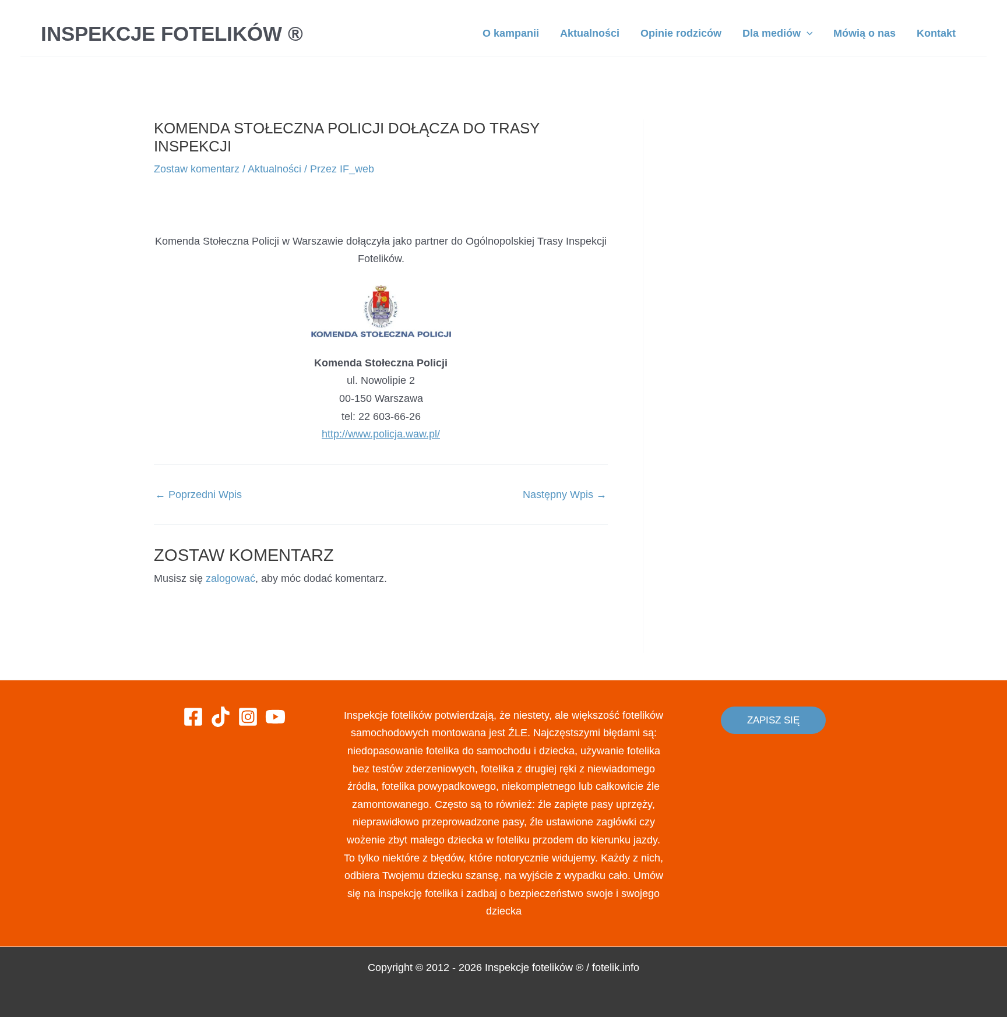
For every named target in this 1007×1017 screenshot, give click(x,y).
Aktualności (274, 169)
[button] (773, 720)
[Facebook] (193, 717)
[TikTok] (220, 717)
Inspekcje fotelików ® (172, 33)
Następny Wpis (565, 494)
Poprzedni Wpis (198, 494)
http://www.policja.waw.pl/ (381, 434)
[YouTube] (275, 717)
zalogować (230, 578)
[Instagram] (248, 717)
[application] (807, 33)
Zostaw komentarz (197, 169)
